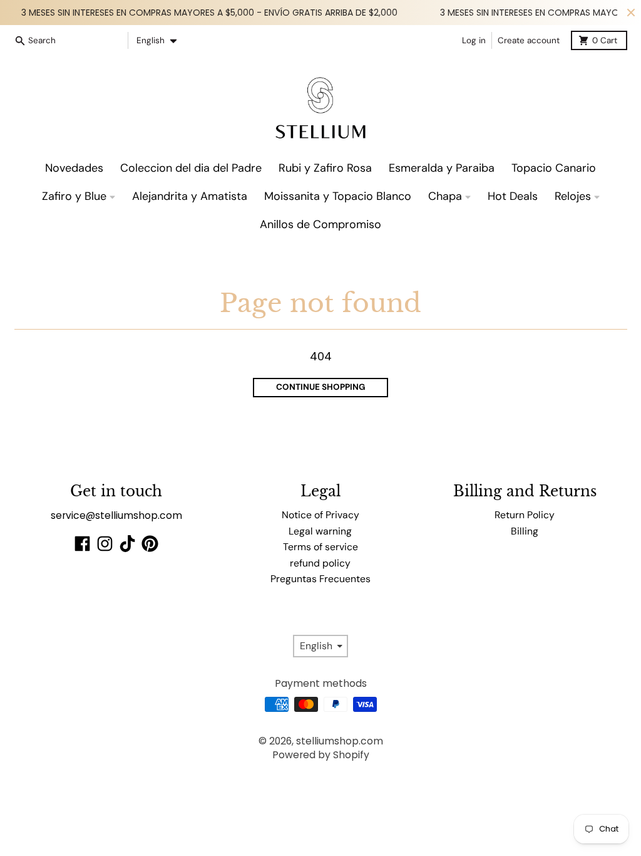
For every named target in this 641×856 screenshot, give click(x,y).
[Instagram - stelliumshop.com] (104, 543)
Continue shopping (321, 387)
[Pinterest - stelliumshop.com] (149, 543)
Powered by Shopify (320, 755)
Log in (474, 40)
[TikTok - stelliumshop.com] (127, 543)
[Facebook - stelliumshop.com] (82, 543)
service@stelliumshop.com (116, 515)
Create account (529, 40)
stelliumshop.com (339, 741)
